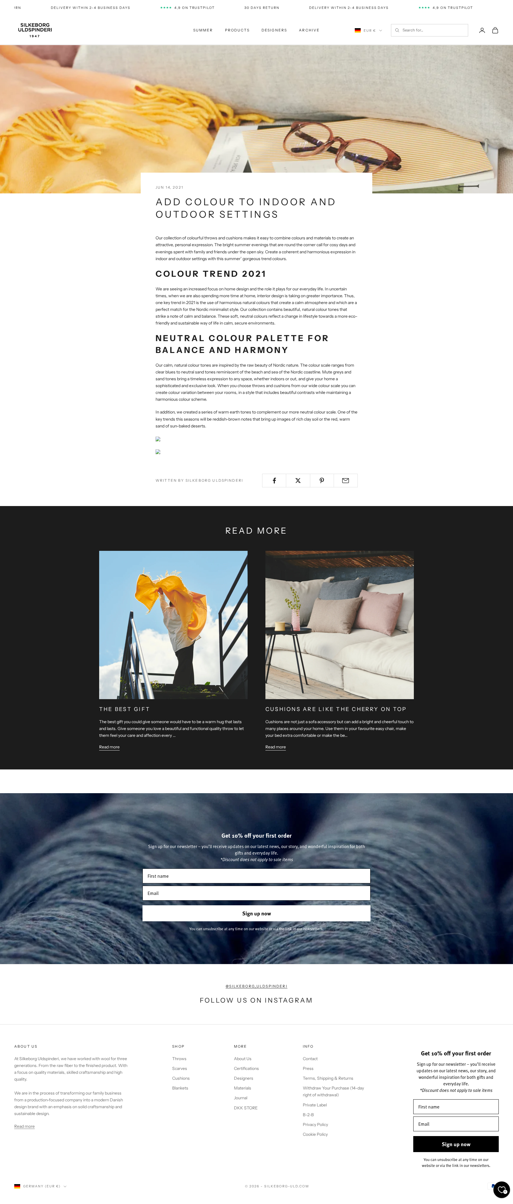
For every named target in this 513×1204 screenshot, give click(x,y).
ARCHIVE (309, 30)
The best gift (124, 709)
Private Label (315, 1105)
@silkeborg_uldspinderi (256, 986)
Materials (242, 1088)
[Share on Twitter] (298, 480)
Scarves (179, 1068)
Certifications (246, 1068)
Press (308, 1068)
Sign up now (256, 913)
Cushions (181, 1078)
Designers (243, 1078)
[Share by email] (345, 480)
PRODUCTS (237, 30)
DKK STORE (246, 1108)
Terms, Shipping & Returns (328, 1078)
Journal (240, 1097)
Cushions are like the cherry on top (336, 709)
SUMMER (203, 30)
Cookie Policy (315, 1134)
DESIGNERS (274, 30)
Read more (109, 747)
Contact (310, 1058)
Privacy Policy (315, 1124)
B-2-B (308, 1114)
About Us (242, 1058)
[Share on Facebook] (274, 480)
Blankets (180, 1088)
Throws (179, 1058)
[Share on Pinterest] (322, 480)
